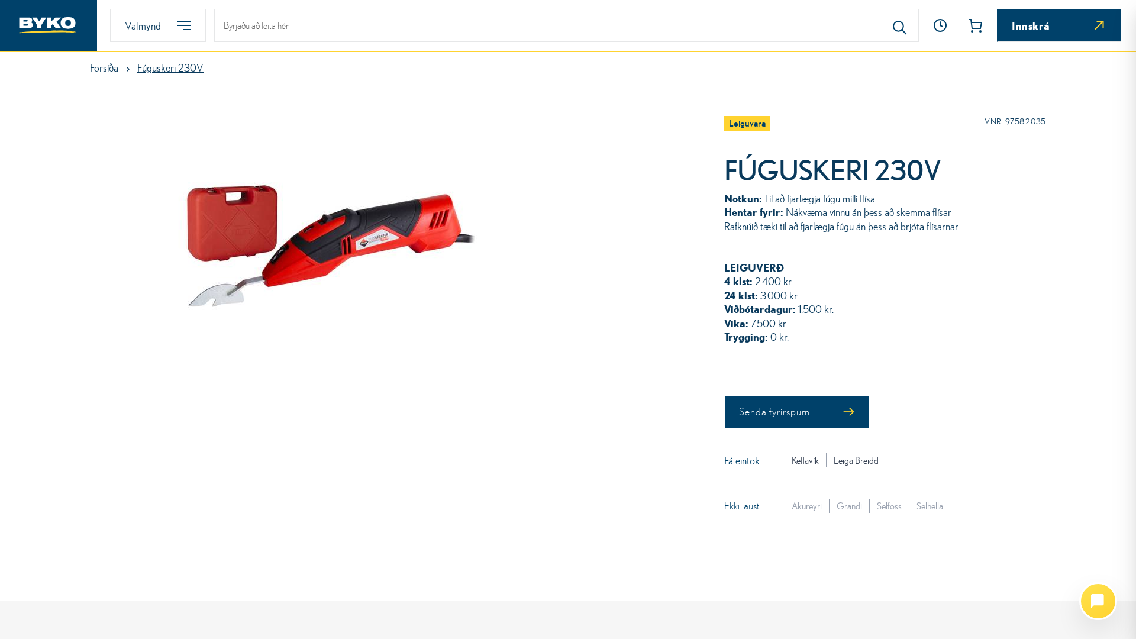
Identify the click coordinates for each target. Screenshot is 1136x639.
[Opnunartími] (940, 25)
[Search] (900, 25)
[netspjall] (1098, 601)
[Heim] (48, 25)
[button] (940, 25)
